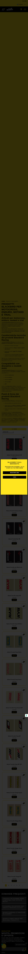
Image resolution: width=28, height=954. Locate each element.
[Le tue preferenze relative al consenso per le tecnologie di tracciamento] (26, 715)
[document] (14, 477)
